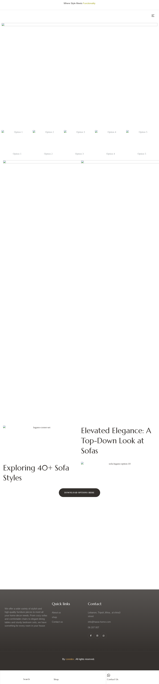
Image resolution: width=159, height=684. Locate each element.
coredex (70, 659)
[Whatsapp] (104, 636)
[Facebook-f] (91, 636)
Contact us (112, 679)
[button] (79, 492)
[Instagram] (97, 636)
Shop (56, 679)
